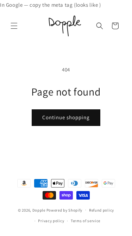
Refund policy (101, 210)
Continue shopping (66, 117)
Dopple (38, 209)
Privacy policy (51, 220)
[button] (14, 26)
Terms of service (85, 220)
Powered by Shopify (64, 209)
